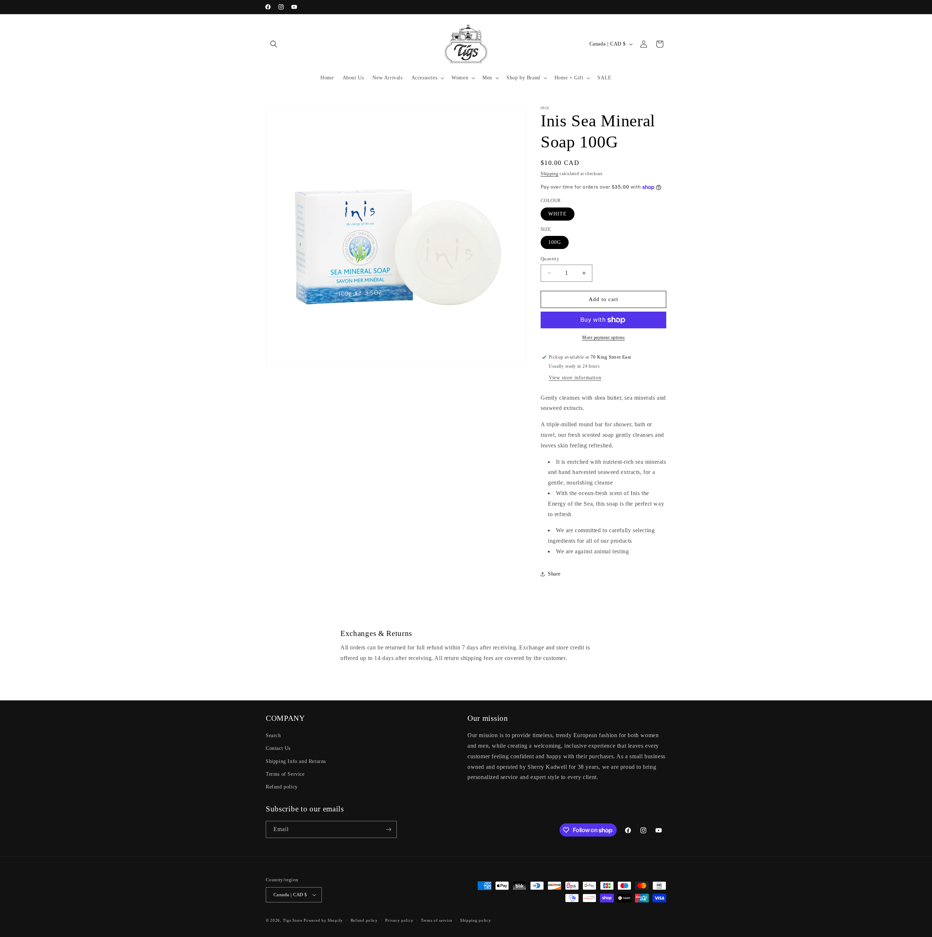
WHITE (557, 214)
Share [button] (554, 574)
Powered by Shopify (323, 920)
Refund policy (282, 787)
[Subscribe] (388, 829)
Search (273, 735)
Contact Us (278, 748)
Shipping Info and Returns (296, 761)
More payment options (603, 337)
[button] (274, 44)
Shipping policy (475, 920)
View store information (575, 377)
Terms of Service (285, 774)
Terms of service (437, 920)
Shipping (549, 173)
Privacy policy (399, 920)
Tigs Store (293, 920)
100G (554, 242)
